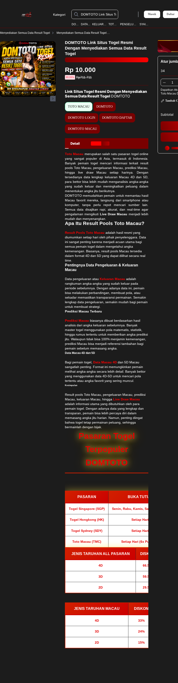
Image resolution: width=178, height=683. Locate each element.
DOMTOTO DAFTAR (117, 117)
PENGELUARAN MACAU (129, 24)
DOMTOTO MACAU (82, 129)
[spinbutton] (172, 82)
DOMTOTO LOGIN (81, 117)
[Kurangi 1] (164, 82)
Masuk (152, 14)
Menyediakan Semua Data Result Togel (25, 32)
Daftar (171, 14)
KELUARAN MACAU (99, 24)
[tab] (75, 143)
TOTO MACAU (113, 24)
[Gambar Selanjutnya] (53, 98)
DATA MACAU (86, 24)
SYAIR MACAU (145, 24)
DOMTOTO (75, 24)
